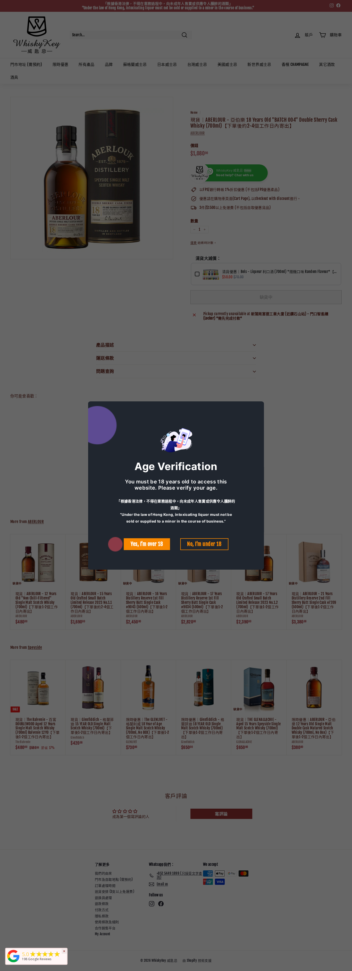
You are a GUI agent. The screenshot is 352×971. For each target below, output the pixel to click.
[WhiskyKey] (13, 962)
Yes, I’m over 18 (147, 544)
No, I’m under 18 (204, 544)
